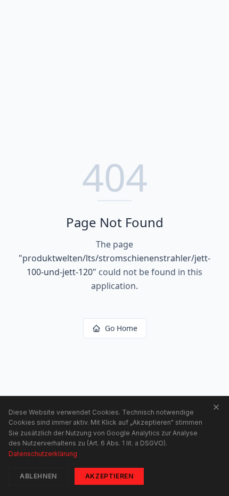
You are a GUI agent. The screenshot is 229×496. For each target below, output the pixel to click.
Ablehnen (38, 476)
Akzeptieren (109, 476)
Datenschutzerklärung (43, 454)
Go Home (121, 328)
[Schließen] (216, 407)
